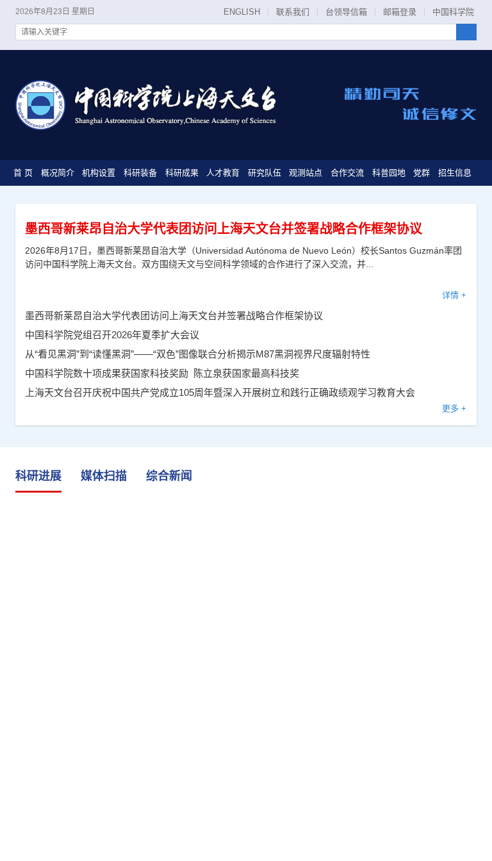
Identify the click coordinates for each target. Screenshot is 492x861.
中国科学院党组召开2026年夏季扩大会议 (112, 334)
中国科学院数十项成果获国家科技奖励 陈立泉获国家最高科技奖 (162, 373)
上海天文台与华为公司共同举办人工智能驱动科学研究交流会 (247, 542)
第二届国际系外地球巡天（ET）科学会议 (109, 685)
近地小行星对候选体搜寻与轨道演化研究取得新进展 (407, 536)
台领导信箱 (346, 12)
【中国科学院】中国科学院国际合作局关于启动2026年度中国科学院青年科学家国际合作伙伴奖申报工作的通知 (205, 804)
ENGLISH (242, 12)
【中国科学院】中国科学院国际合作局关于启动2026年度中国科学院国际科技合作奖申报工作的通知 (205, 783)
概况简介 (57, 172)
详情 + (454, 295)
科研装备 (140, 172)
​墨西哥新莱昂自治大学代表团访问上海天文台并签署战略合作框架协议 (223, 229)
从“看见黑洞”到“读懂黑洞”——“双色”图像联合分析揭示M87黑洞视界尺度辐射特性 (197, 353)
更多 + (454, 408)
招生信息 (455, 172)
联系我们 (292, 12)
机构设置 (98, 172)
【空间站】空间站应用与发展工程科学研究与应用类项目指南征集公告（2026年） (195, 762)
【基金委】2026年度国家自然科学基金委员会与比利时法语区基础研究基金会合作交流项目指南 (205, 846)
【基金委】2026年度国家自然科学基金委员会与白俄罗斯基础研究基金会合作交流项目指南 (205, 825)
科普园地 (389, 172)
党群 (421, 172)
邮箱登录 (399, 12)
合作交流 (347, 172)
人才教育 (223, 172)
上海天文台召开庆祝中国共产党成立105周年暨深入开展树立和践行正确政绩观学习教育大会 (220, 392)
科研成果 (182, 172)
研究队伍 (264, 172)
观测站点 (305, 172)
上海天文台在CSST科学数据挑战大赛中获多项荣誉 (131, 664)
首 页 (23, 172)
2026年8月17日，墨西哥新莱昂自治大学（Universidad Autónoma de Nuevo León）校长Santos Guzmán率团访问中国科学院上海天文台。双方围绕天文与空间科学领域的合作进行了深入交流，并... (243, 257)
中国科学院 (453, 12)
